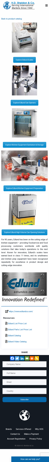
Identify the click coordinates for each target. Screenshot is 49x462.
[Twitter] (17, 358)
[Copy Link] (37, 358)
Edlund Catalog (14, 335)
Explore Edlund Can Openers (24, 103)
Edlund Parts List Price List (19, 329)
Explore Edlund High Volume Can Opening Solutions (24, 232)
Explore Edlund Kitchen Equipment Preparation (24, 188)
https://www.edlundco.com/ (20, 311)
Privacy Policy (35, 439)
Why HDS (39, 429)
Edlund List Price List (17, 323)
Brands (9, 429)
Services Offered (23, 429)
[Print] (32, 358)
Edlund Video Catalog (17, 341)
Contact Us (15, 434)
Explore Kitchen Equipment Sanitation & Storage (25, 145)
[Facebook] (12, 358)
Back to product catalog (11, 19)
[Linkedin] (22, 358)
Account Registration (16, 439)
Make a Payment (31, 434)
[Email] (27, 358)
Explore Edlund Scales (24, 60)
